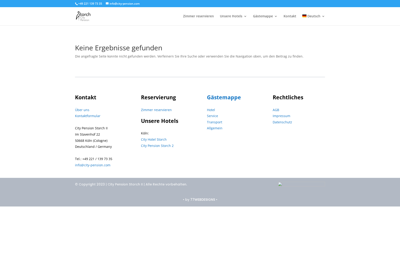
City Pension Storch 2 (157, 145)
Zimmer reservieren (198, 16)
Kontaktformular (87, 116)
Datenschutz (282, 122)
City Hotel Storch (154, 139)
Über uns (82, 110)
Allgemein (214, 128)
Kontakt (290, 16)
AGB (276, 110)
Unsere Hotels (231, 16)
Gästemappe (263, 16)
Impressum (281, 116)
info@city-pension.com (92, 165)
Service (212, 116)
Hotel (211, 110)
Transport (214, 122)
